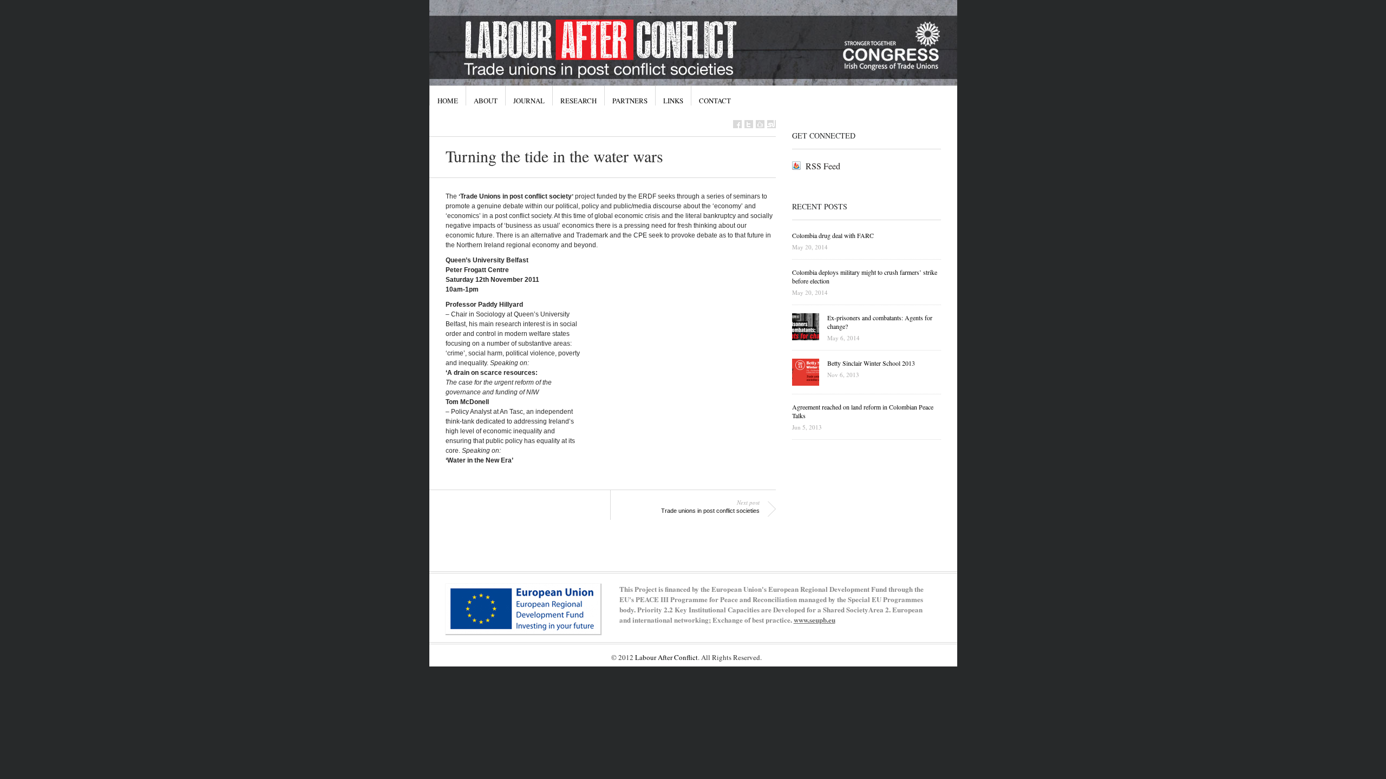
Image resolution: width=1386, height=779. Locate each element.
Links (673, 100)
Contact (715, 100)
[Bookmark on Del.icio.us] (760, 124)
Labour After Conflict (666, 657)
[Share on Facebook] (737, 124)
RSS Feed (823, 165)
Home (447, 100)
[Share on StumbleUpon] (771, 124)
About (486, 100)
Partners (630, 100)
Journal (529, 100)
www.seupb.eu (814, 620)
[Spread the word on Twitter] (748, 124)
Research (578, 100)
